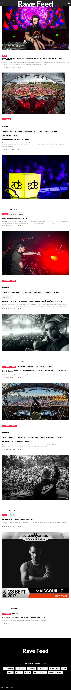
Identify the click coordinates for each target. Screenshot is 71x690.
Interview (7, 136)
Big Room (18, 131)
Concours (20, 669)
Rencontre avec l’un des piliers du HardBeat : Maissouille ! (24, 618)
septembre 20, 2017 (10, 377)
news (4, 56)
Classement (8, 669)
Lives (64, 669)
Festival (13, 214)
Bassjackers (7, 131)
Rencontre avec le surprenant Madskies (17, 519)
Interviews (6, 119)
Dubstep (48, 293)
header (54, 131)
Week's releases (55, 673)
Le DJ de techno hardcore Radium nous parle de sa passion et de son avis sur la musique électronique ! (35, 371)
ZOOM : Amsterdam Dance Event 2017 (15, 218)
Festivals (42, 669)
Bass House (16, 293)
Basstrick (37, 293)
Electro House (30, 131)
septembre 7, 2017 (10, 623)
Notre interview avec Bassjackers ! (15, 140)
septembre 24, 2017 (10, 226)
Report (5, 214)
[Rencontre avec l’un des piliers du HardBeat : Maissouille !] (35, 565)
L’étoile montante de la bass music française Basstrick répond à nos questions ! (32, 301)
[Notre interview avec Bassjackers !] (33, 93)
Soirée (27, 673)
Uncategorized (39, 673)
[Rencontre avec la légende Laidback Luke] (35, 401)
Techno (49, 367)
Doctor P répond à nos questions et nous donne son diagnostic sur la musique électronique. (32, 59)
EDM (4, 438)
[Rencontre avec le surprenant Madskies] (35, 477)
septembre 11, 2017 (10, 526)
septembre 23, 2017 (10, 309)
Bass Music (27, 293)
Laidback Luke (33, 438)
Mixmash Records (47, 438)
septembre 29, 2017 (10, 67)
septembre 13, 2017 (10, 449)
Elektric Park (43, 131)
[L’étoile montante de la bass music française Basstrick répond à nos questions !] (35, 253)
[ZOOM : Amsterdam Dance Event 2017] (35, 177)
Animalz (6, 293)
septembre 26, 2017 (10, 149)
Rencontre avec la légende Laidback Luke (17, 442)
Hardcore (21, 367)
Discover (31, 669)
